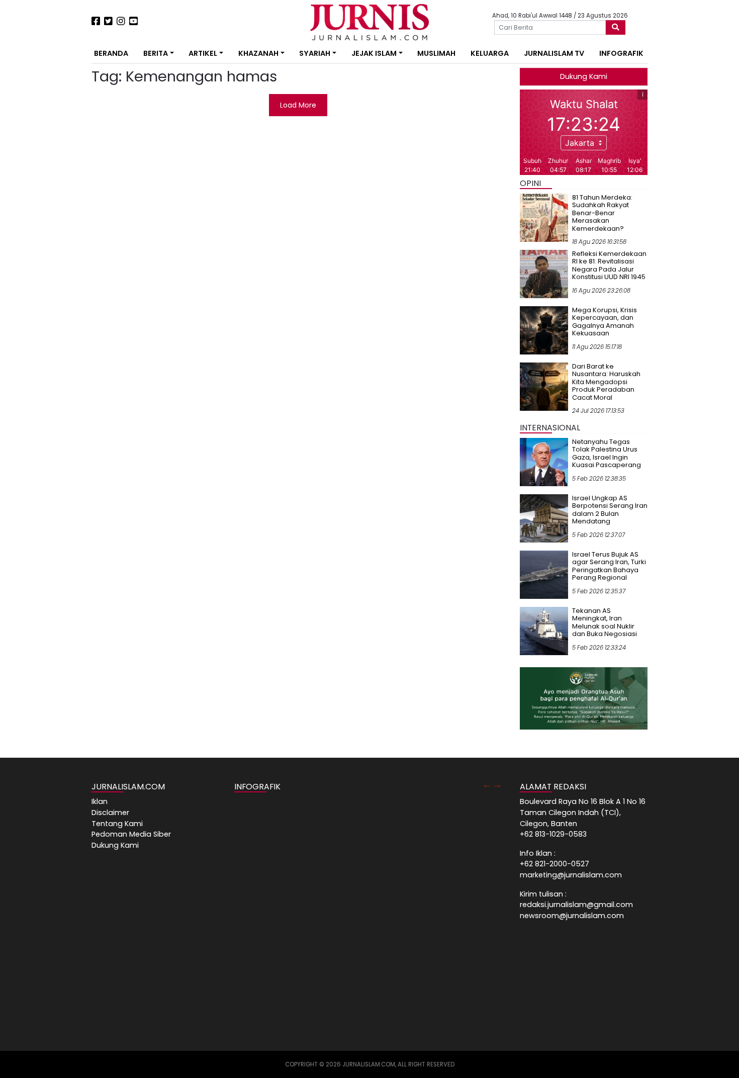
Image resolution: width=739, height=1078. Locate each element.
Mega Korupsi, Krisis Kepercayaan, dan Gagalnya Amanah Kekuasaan (604, 321)
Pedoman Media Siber (131, 834)
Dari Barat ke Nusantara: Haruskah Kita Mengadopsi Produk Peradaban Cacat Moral (606, 382)
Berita (155, 53)
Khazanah (258, 53)
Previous (487, 784)
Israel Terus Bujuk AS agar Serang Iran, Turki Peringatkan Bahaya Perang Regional (609, 566)
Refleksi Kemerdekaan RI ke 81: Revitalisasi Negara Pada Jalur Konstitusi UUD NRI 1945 (609, 265)
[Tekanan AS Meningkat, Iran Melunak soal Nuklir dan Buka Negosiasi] (544, 630)
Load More (298, 105)
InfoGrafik (621, 53)
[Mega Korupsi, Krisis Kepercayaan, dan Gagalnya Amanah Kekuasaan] (544, 330)
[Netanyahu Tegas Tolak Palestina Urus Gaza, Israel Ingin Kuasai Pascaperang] (544, 462)
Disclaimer (110, 812)
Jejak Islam (374, 53)
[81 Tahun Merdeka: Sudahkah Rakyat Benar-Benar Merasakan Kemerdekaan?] (544, 217)
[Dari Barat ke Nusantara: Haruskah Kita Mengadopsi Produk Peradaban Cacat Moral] (544, 386)
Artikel (203, 53)
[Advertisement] (60, 186)
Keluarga (490, 53)
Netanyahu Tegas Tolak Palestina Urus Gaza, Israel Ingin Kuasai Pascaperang (606, 453)
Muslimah (436, 53)
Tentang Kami (117, 824)
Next (497, 784)
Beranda (111, 53)
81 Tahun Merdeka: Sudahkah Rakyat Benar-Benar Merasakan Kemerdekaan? (602, 213)
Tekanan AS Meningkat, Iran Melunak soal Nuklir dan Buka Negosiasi (604, 622)
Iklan (99, 801)
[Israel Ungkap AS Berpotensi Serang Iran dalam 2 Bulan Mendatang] (544, 518)
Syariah (314, 53)
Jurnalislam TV (554, 53)
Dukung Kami (583, 76)
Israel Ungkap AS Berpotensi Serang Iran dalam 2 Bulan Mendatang (610, 509)
